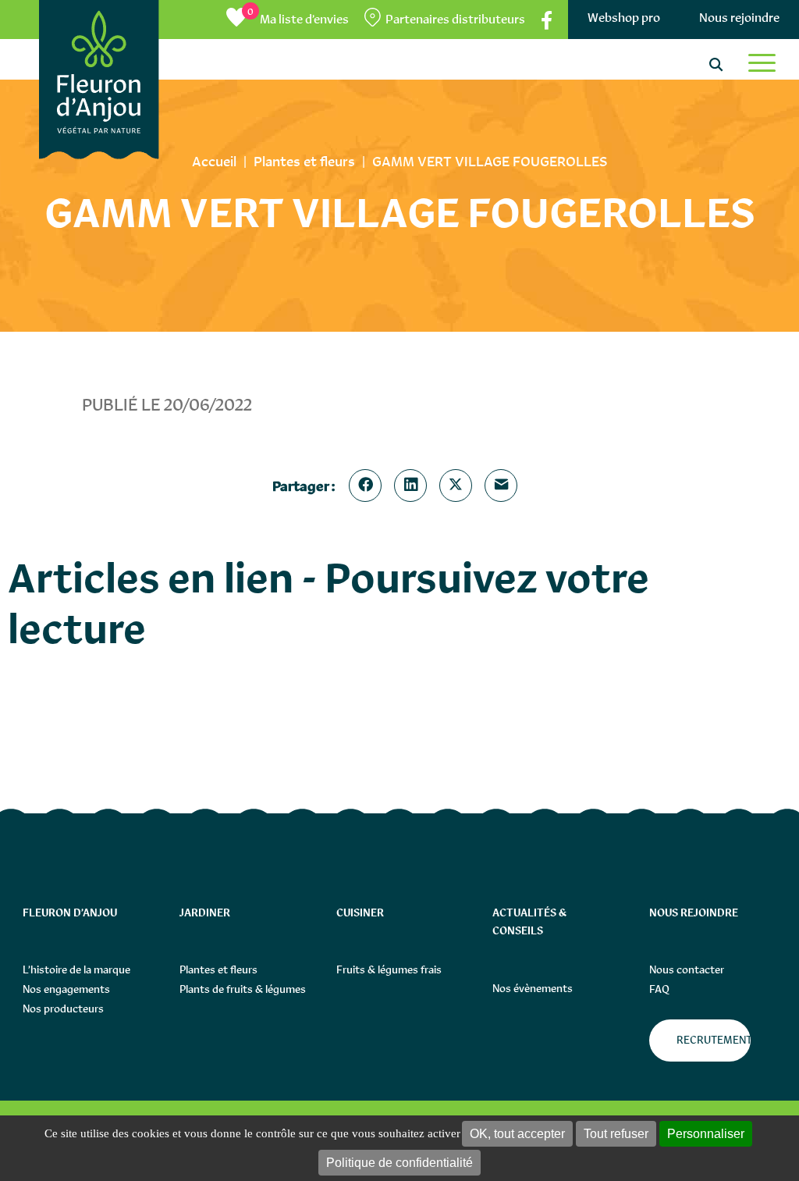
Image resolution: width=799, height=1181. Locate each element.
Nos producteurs (63, 1008)
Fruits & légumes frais (389, 969)
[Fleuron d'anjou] (99, 79)
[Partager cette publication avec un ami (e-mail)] (504, 485)
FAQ (659, 989)
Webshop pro (624, 17)
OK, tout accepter (517, 1133)
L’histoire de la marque (76, 969)
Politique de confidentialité (399, 1162)
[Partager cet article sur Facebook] (368, 485)
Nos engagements (66, 989)
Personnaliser (705, 1133)
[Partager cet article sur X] (458, 485)
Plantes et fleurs (218, 969)
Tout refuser (616, 1133)
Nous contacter (686, 969)
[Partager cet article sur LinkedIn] (413, 485)
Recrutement (713, 1039)
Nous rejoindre (739, 17)
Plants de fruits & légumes (242, 989)
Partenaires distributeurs (455, 19)
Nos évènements (532, 988)
